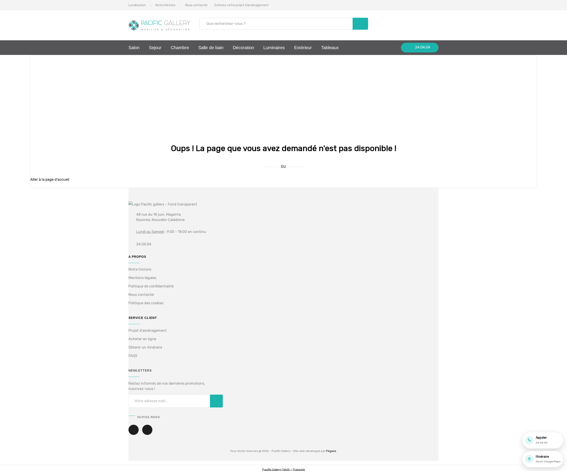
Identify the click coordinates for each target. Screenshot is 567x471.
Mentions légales (142, 278)
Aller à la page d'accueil (49, 179)
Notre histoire (139, 269)
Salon (134, 47)
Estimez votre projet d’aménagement (241, 5)
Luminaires (274, 47)
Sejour (155, 47)
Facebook (133, 433)
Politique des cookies (145, 303)
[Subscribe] (216, 401)
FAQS (132, 356)
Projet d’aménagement (147, 330)
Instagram (147, 433)
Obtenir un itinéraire (145, 347)
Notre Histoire (165, 5)
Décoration (243, 47)
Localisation (137, 5)
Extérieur (303, 47)
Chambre (180, 47)
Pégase (331, 451)
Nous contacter (196, 5)
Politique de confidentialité (151, 286)
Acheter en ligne (142, 339)
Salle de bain (210, 47)
